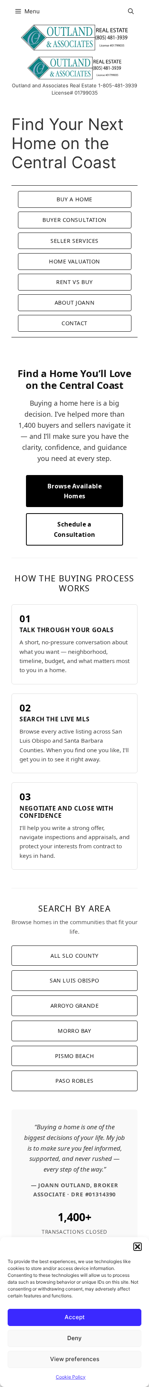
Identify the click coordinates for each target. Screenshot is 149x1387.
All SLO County (74, 955)
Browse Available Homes (74, 491)
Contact (74, 323)
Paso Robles (74, 1080)
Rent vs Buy (74, 282)
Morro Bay (74, 1030)
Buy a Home (74, 199)
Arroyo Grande (74, 1005)
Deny (74, 1338)
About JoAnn (74, 302)
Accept (75, 1317)
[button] (137, 1247)
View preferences (74, 1359)
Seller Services (74, 240)
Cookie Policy (71, 1377)
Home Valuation (74, 261)
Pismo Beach (74, 1056)
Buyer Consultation (74, 219)
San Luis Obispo (74, 980)
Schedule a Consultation (75, 529)
